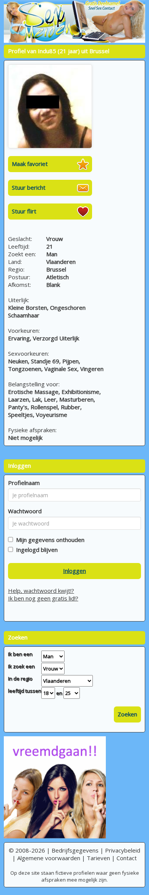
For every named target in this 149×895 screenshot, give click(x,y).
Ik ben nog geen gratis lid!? (43, 598)
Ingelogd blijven (35, 549)
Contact (127, 858)
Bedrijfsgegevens (75, 850)
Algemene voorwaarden (48, 858)
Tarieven (98, 858)
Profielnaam (24, 483)
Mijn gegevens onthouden (48, 540)
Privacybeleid (122, 850)
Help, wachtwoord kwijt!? (41, 590)
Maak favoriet (30, 164)
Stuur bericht (28, 187)
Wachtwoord (25, 511)
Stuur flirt (24, 211)
